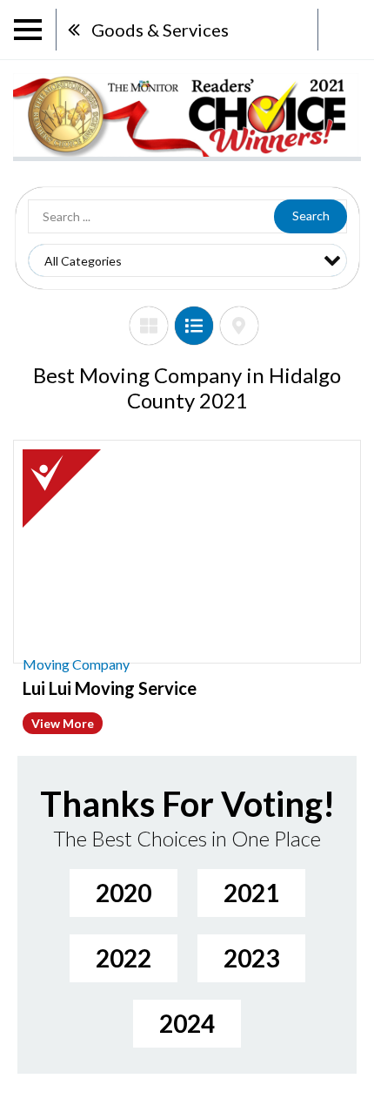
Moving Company (76, 664)
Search (311, 215)
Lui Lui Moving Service (110, 687)
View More (62, 723)
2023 (251, 958)
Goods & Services (160, 29)
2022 (123, 958)
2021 (251, 892)
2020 (123, 892)
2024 (187, 1023)
